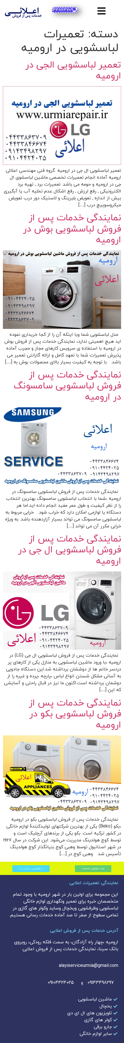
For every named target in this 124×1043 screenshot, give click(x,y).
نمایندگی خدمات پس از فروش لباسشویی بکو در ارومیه (75, 714)
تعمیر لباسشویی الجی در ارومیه (73, 71)
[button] (102, 11)
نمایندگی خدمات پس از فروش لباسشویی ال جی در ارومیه (69, 550)
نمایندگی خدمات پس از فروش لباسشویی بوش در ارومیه (72, 229)
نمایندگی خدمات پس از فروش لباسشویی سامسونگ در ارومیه (67, 386)
